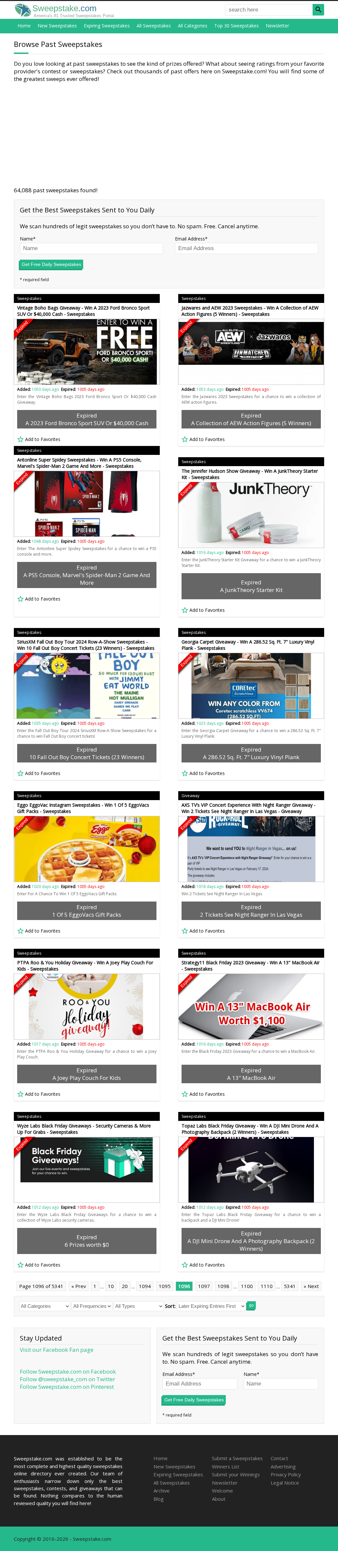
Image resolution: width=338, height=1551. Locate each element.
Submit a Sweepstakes (237, 1458)
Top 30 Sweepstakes (236, 25)
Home (24, 25)
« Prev (78, 1286)
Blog (158, 1499)
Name (26, 239)
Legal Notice (285, 1482)
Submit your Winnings (236, 1474)
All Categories (192, 25)
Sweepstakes (29, 298)
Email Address (190, 239)
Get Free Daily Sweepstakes (51, 264)
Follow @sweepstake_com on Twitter (67, 1379)
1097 (204, 1286)
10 (111, 1286)
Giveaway (190, 795)
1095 (165, 1286)
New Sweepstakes (57, 25)
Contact (279, 1458)
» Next (311, 1286)
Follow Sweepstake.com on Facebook (68, 1371)
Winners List (225, 1466)
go (251, 1305)
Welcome (222, 1490)
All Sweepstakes (154, 25)
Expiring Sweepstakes (107, 25)
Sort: (170, 1306)
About (218, 1499)
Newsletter (277, 25)
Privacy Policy (286, 1474)
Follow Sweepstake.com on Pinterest (67, 1386)
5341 (290, 1286)
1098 (223, 1286)
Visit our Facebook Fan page (56, 1349)
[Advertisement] (169, 134)
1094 (145, 1286)
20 (125, 1286)
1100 (247, 1286)
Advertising (283, 1466)
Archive (161, 1490)
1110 (267, 1286)
